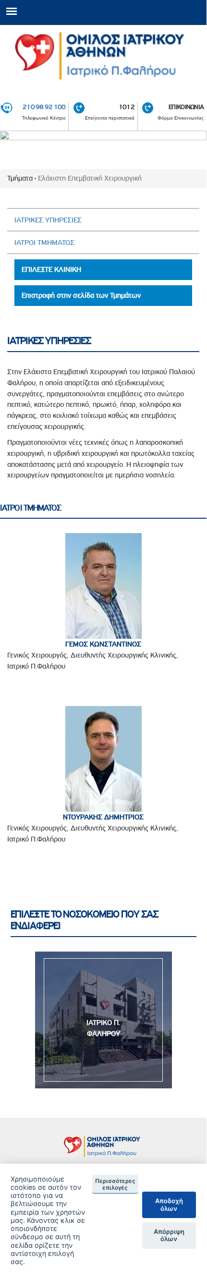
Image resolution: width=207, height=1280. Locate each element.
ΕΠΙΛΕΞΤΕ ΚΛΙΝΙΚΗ (51, 269)
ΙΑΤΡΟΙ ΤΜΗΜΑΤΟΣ (44, 242)
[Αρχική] (103, 56)
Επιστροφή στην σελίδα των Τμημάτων (81, 295)
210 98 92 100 (44, 106)
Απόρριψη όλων (169, 1235)
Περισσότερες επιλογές (115, 1184)
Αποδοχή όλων (169, 1204)
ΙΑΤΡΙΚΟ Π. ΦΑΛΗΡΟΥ (103, 1028)
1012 (126, 106)
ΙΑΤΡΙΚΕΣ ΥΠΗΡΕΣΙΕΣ (48, 220)
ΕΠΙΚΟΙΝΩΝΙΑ (186, 106)
